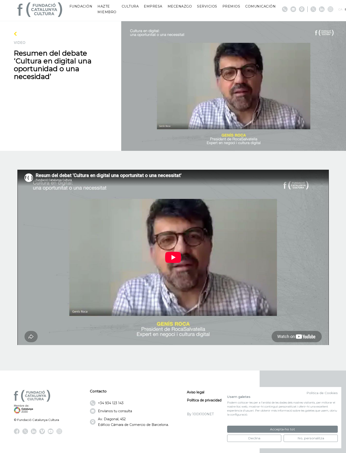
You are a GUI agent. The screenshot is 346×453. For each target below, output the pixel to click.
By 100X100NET (200, 414)
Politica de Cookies (322, 393)
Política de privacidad (204, 400)
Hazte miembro (107, 9)
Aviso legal (195, 392)
